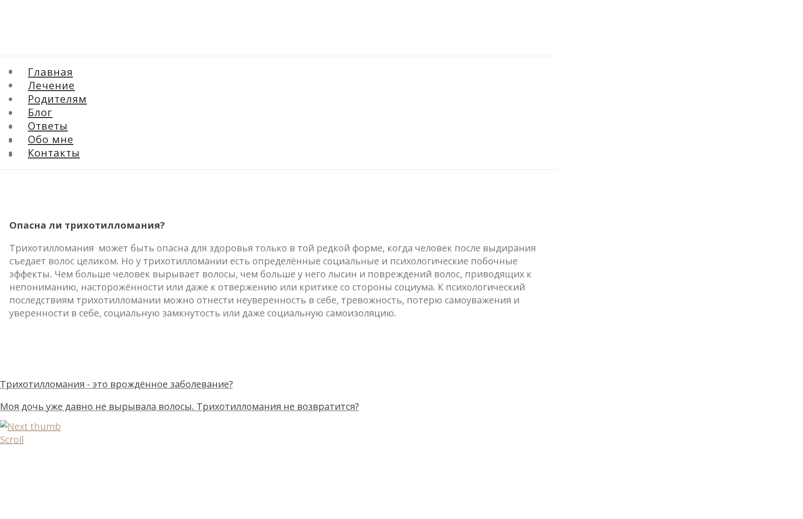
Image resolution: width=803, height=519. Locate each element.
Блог (27, 114)
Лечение (51, 85)
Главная (50, 72)
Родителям (57, 98)
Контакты (54, 152)
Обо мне (50, 139)
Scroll (12, 439)
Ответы (48, 125)
